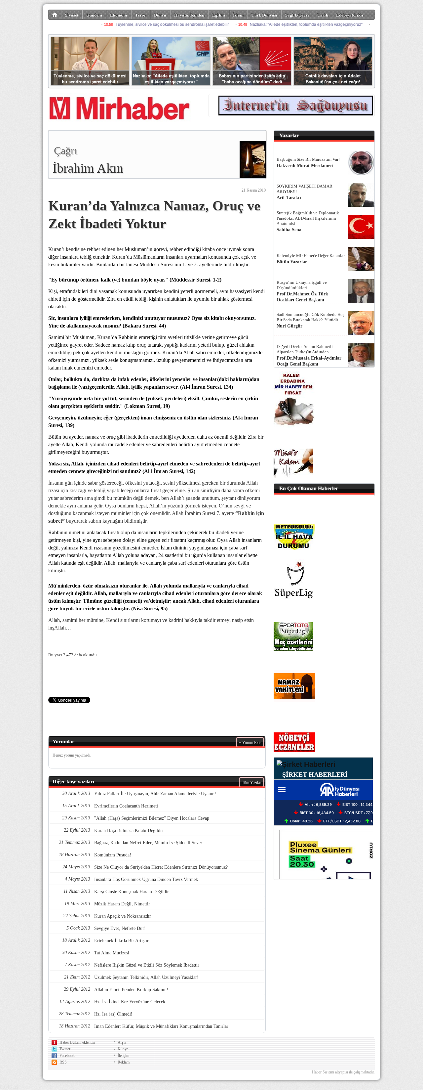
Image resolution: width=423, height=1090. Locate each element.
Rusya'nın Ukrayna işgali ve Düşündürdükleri (302, 285)
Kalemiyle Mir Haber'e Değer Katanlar (311, 255)
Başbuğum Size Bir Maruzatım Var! (308, 159)
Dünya (160, 15)
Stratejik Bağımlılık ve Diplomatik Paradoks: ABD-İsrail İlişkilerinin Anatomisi (308, 218)
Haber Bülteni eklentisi (77, 1042)
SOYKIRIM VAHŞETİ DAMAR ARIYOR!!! (304, 189)
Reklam (124, 1062)
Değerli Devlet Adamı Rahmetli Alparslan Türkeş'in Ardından (305, 349)
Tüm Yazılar (251, 782)
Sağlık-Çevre (297, 15)
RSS (63, 1062)
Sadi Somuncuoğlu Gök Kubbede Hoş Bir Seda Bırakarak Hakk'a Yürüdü (310, 317)
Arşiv (122, 1042)
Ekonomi (118, 15)
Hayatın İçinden (189, 15)
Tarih (323, 15)
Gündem (94, 15)
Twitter (64, 1049)
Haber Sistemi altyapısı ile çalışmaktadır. (343, 1072)
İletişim (123, 1055)
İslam (238, 15)
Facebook (67, 1055)
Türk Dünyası (264, 15)
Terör (140, 15)
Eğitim (218, 15)
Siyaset (71, 15)
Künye (123, 1049)
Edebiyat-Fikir (350, 15)
